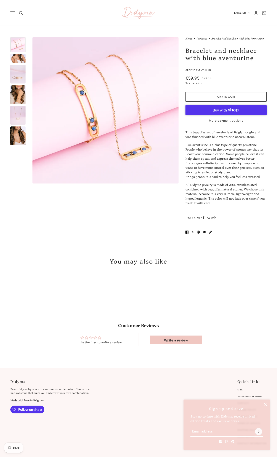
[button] (210, 232)
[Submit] (258, 431)
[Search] (21, 13)
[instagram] (226, 441)
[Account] (256, 13)
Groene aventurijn (198, 70)
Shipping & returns (250, 396)
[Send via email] (204, 232)
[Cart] (264, 13)
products (202, 38)
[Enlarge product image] (105, 110)
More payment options (226, 120)
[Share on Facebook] (187, 232)
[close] (265, 404)
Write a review (176, 339)
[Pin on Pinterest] (198, 232)
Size (240, 389)
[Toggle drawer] (12, 12)
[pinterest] (232, 441)
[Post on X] (193, 232)
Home (188, 38)
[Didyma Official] (138, 13)
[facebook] (220, 441)
